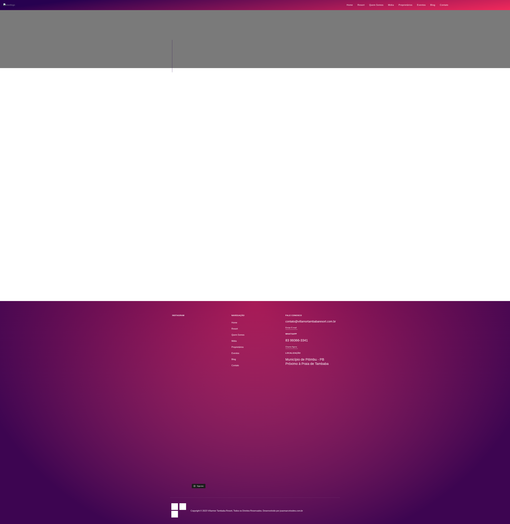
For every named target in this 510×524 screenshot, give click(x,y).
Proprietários (405, 5)
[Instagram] (174, 506)
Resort (361, 5)
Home (350, 5)
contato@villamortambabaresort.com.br (310, 321)
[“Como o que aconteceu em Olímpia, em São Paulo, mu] (216, 443)
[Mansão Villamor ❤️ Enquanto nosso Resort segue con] (180, 419)
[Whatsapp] (174, 514)
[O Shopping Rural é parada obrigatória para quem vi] (198, 358)
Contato (444, 5)
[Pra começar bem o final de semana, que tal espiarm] (198, 438)
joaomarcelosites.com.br (291, 511)
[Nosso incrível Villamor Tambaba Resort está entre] (180, 362)
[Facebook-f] (182, 506)
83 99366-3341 (296, 340)
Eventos (421, 5)
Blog (432, 5)
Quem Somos (376, 5)
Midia (391, 5)
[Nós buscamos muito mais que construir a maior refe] (216, 361)
